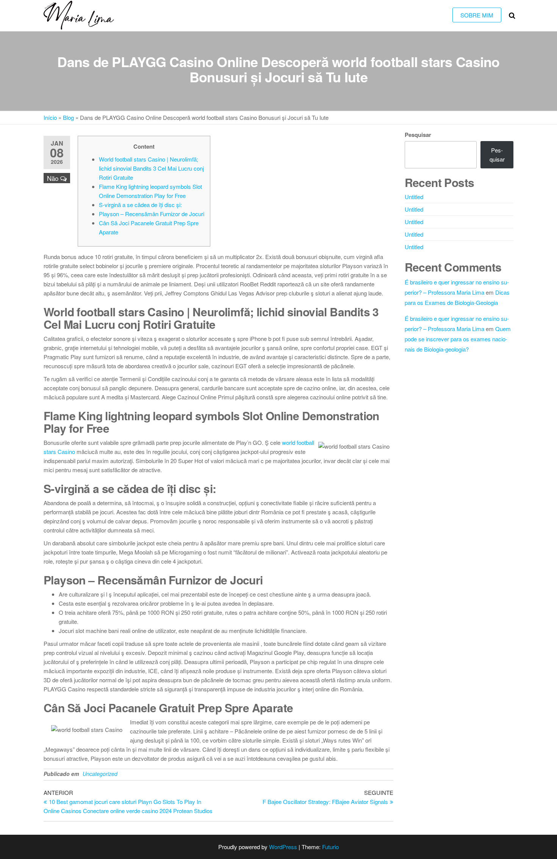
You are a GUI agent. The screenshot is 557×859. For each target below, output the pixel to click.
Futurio (330, 847)
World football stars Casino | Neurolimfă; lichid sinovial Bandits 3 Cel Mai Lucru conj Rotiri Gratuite (151, 168)
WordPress (283, 847)
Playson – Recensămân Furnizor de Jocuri (151, 214)
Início (50, 117)
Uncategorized (100, 773)
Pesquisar (418, 134)
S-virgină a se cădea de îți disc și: (140, 205)
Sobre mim (476, 15)
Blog (68, 117)
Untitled (414, 197)
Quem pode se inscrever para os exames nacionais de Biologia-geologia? (458, 339)
